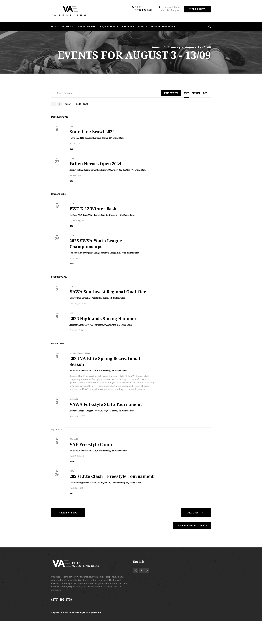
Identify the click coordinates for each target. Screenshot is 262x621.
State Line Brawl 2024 (92, 131)
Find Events (171, 93)
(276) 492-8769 (143, 10)
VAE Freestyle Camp (91, 444)
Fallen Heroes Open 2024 (95, 163)
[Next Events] (59, 104)
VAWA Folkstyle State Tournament (106, 404)
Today (68, 104)
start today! (197, 9)
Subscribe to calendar (190, 525)
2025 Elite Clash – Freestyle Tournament (112, 476)
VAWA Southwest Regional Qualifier (108, 291)
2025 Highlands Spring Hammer (103, 318)
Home (156, 47)
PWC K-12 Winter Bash (93, 208)
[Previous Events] (53, 104)
